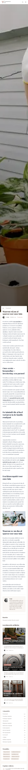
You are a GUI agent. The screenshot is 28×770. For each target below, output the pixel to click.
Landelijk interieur (15, 754)
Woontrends (8, 308)
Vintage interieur (6, 751)
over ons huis (17, 321)
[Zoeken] (22, 2)
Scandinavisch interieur (16, 751)
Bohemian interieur (14, 758)
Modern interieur (6, 754)
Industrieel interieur (15, 756)
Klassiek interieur (6, 756)
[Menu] (25, 2)
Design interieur (6, 758)
